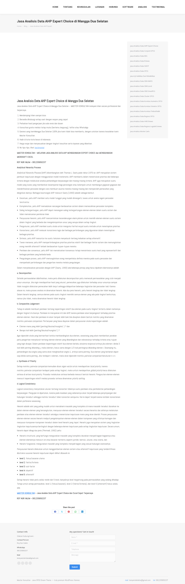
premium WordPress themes (69, 580)
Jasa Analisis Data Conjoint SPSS (142, 51)
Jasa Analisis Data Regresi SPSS (142, 116)
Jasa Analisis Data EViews (140, 61)
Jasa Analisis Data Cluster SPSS (142, 96)
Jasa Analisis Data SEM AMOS (141, 81)
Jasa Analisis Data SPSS (139, 71)
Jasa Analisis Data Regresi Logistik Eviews (146, 126)
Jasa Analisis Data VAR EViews (141, 121)
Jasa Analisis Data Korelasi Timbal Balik (145, 111)
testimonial (39, 147)
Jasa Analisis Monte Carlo (140, 131)
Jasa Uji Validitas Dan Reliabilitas (142, 76)
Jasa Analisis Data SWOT (139, 66)
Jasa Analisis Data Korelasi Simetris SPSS (145, 106)
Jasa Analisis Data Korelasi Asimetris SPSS (146, 101)
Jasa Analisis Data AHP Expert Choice (144, 46)
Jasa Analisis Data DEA (138, 56)
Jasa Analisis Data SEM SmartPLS (142, 91)
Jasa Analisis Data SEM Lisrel (141, 86)
